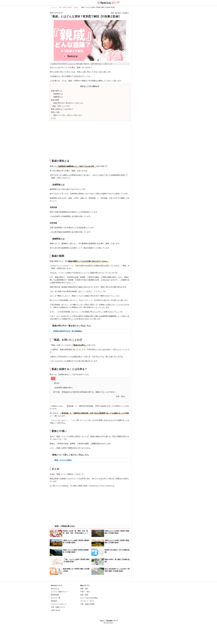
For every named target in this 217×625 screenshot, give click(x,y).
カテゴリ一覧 (55, 598)
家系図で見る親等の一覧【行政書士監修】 (117, 551)
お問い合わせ (55, 610)
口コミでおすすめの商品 (89, 598)
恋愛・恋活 (84, 589)
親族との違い (55, 112)
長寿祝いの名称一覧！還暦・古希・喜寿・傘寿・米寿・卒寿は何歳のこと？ (75, 532)
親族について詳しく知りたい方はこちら (67, 115)
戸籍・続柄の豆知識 (87, 604)
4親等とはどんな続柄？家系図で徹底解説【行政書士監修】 (117, 532)
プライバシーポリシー (59, 604)
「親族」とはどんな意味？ (62, 460)
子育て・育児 (85, 592)
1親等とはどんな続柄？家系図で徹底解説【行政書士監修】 (76, 551)
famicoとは (55, 589)
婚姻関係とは (58, 97)
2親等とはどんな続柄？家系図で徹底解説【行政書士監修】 (117, 541)
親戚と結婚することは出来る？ (62, 109)
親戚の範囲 (55, 100)
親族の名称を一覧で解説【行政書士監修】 (117, 560)
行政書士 (69, 64)
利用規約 (54, 601)
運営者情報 (55, 595)
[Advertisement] (69, 138)
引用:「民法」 (121, 396)
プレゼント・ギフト (87, 601)
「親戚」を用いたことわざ (60, 106)
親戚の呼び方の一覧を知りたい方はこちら (68, 103)
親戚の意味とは (56, 91)
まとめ (53, 118)
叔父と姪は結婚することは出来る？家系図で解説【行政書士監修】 (117, 570)
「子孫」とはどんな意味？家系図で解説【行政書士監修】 (76, 560)
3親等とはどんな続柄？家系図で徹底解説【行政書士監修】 (76, 541)
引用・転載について (58, 607)
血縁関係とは (58, 94)
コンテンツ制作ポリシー (59, 592)
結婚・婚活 (84, 595)
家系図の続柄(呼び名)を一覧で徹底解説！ (68, 331)
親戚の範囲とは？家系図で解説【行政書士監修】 (76, 570)
